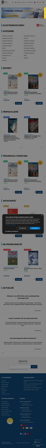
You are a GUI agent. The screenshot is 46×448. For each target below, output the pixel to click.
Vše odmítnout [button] (22, 228)
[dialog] (23, 224)
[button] (12, 231)
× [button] (41, 215)
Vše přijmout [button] (35, 228)
